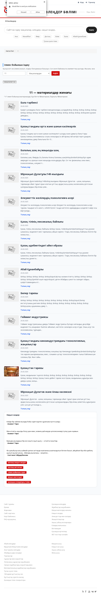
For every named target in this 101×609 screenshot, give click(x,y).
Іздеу (91, 30)
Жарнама (7, 510)
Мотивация (56, 528)
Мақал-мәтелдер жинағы (61, 510)
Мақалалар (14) (9, 82)
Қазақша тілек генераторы (14, 580)
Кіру (82, 2)
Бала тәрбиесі (29, 102)
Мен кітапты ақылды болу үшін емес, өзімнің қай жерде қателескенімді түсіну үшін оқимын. (42, 431)
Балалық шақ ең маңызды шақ (40, 150)
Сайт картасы (9, 513)
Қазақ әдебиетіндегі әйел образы (41, 245)
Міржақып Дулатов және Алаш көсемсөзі (46, 391)
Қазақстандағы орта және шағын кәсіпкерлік (48, 126)
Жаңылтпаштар (58, 519)
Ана (16, 36)
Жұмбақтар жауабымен (61, 507)
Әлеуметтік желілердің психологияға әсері (47, 198)
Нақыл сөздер (57, 513)
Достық (47, 36)
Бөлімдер (11, 21)
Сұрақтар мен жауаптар (13, 559)
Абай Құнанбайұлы (32, 269)
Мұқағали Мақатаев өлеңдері (16, 547)
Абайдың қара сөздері (13, 553)
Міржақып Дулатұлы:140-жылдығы (42, 174)
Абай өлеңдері (10, 544)
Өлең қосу (56, 553)
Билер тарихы (29, 293)
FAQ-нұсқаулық (10, 519)
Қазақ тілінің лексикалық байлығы (42, 221)
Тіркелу (91, 2)
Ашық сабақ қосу (58, 550)
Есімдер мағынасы (59, 525)
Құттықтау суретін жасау (14, 577)
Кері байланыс (10, 516)
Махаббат (27, 36)
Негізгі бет (10, 51)
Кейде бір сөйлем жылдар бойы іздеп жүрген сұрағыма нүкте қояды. (33, 422)
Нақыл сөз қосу (58, 547)
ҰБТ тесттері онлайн (60, 534)
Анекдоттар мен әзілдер (61, 516)
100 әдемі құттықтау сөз (13, 574)
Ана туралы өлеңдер (12, 550)
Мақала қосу (57, 544)
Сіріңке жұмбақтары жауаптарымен (18, 565)
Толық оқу (25, 119)
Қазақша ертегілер (59, 531)
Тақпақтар (8, 556)
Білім (57, 36)
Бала (66, 36)
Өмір (38, 36)
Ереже (6, 507)
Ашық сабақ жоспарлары (61, 522)
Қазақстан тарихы (32, 368)
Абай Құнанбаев (79, 36)
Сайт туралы (9, 504)
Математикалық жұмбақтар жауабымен (20, 568)
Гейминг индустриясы (34, 317)
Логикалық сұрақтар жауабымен (17, 562)
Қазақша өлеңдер (59, 504)
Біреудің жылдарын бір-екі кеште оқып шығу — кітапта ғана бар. (32, 441)
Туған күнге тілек (50, 41)
